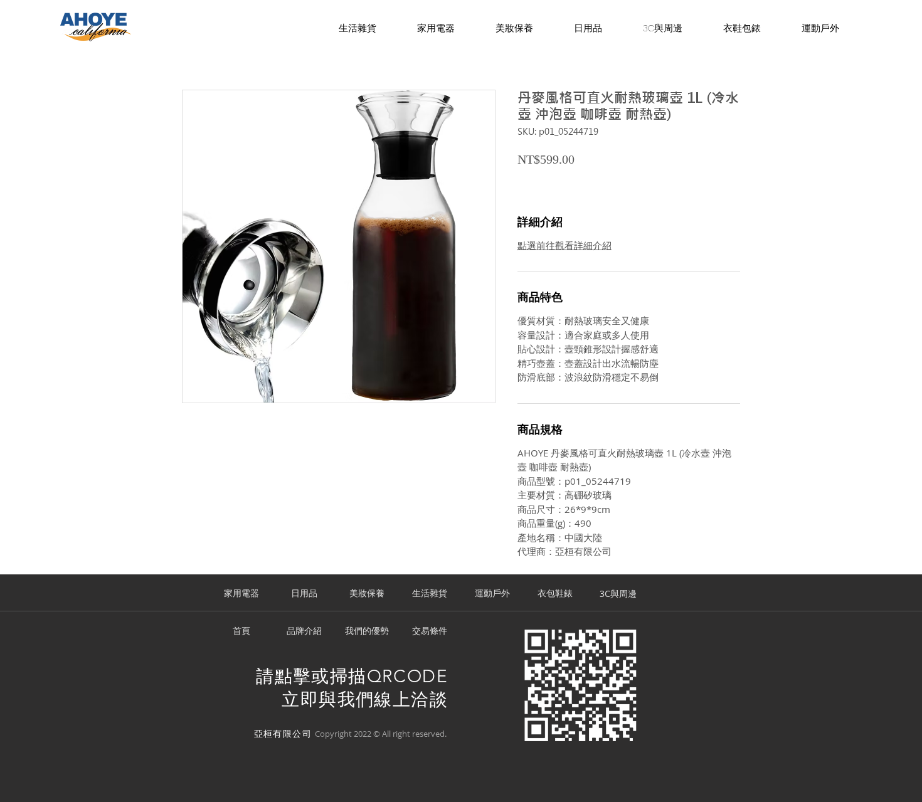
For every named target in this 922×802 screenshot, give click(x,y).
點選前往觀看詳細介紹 (564, 245)
